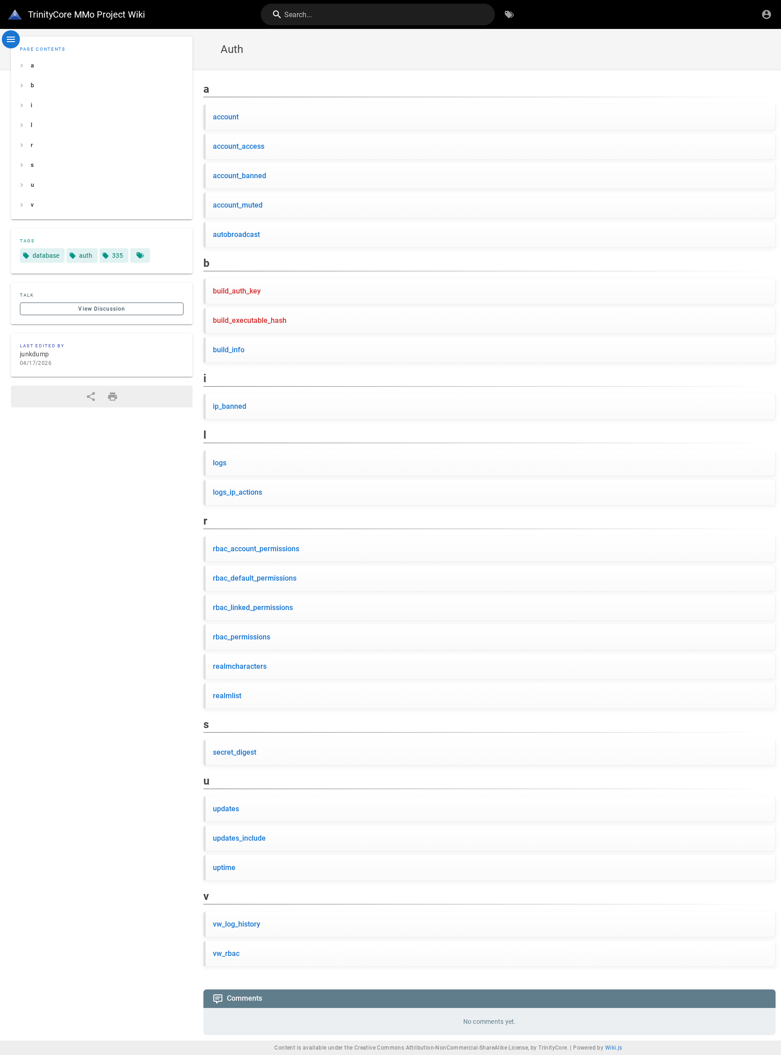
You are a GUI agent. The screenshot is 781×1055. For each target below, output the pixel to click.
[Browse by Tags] (509, 14)
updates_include (239, 838)
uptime (224, 867)
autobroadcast (236, 234)
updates (226, 808)
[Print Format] (112, 396)
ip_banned (229, 406)
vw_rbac (226, 953)
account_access (238, 146)
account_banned (239, 175)
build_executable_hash (250, 320)
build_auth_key (237, 291)
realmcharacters (240, 666)
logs (219, 463)
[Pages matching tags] (140, 255)
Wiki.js (613, 1048)
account (226, 117)
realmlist (227, 695)
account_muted (238, 205)
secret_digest (234, 752)
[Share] (91, 396)
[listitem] (101, 66)
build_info (229, 349)
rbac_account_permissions (256, 548)
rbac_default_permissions (254, 578)
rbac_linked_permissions (253, 607)
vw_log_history (236, 924)
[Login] (766, 14)
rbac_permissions (241, 637)
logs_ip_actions (237, 492)
